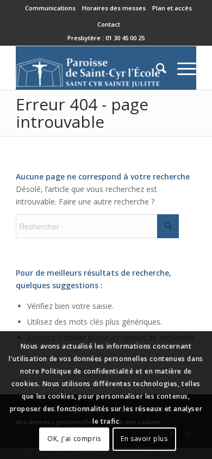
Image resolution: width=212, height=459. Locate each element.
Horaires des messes (114, 8)
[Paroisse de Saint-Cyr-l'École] (88, 68)
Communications (50, 8)
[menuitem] (50, 8)
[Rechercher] (155, 68)
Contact (108, 24)
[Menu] (181, 68)
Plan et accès (172, 8)
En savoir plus (144, 438)
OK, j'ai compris (74, 438)
